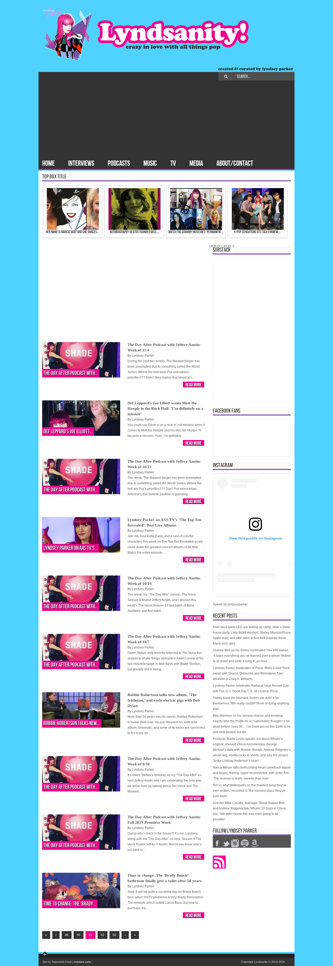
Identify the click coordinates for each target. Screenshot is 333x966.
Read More (193, 384)
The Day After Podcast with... (70, 373)
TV (173, 163)
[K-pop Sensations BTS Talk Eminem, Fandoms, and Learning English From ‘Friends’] (252, 209)
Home (48, 163)
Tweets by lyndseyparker (230, 604)
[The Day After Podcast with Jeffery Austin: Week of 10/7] (81, 651)
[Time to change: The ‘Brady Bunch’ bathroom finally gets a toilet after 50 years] (81, 890)
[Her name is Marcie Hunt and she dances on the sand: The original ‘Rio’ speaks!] (67, 209)
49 (66, 935)
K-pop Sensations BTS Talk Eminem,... (257, 232)
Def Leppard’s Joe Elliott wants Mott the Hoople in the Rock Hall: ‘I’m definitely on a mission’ (165, 408)
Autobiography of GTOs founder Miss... (134, 232)
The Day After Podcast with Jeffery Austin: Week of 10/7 (164, 639)
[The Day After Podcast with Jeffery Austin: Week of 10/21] (81, 476)
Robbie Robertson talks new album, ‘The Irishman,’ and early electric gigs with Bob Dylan (163, 700)
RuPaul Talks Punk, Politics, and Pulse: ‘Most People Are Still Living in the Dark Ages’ (120, 314)
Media (196, 163)
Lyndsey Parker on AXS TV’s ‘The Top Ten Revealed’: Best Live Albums (164, 522)
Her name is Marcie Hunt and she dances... (72, 232)
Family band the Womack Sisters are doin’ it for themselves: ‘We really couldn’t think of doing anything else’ (251, 703)
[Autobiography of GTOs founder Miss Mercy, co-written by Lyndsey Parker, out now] (128, 209)
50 (78, 935)
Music (150, 163)
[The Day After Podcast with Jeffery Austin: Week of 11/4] (81, 359)
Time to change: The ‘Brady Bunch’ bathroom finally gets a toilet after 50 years (164, 878)
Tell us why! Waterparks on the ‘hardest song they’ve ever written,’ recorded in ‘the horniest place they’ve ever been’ (250, 790)
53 (114, 935)
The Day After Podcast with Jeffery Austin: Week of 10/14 (164, 581)
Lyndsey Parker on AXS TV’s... (70, 548)
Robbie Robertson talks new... (71, 723)
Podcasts (119, 163)
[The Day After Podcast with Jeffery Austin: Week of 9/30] (81, 773)
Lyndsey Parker (143, 355)
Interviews (81, 163)
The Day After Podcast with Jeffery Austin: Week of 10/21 (164, 464)
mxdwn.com (82, 961)
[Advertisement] (166, 119)
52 (102, 935)
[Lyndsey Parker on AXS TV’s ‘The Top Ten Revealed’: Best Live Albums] (81, 535)
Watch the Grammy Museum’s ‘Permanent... (195, 232)
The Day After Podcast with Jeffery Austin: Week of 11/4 (164, 347)
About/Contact (234, 163)
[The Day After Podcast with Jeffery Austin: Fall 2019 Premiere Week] (81, 832)
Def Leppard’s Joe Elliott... (68, 431)
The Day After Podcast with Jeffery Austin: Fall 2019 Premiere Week (164, 820)
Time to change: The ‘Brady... (69, 903)
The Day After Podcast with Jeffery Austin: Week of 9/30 (164, 761)
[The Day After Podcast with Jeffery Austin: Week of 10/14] (81, 593)
